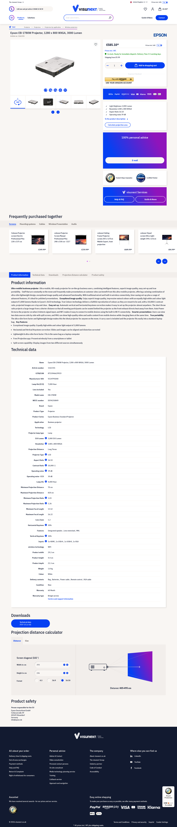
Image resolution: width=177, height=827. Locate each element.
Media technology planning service (62, 771)
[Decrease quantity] (107, 65)
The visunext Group (97, 760)
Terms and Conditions (121, 822)
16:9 (54, 680)
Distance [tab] (17, 640)
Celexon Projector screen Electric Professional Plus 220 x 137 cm (18, 237)
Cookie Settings (162, 822)
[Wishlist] (145, 9)
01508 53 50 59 (38, 9)
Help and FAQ (14, 768)
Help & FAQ (119, 199)
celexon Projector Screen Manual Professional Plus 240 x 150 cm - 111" (62, 237)
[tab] (12, 224)
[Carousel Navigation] (55, 112)
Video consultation (56, 760)
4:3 (41, 680)
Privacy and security (139, 822)
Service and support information (60, 599)
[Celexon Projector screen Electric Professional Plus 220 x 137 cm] (38, 240)
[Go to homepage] (88, 9)
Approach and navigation (58, 783)
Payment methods (16, 764)
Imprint (151, 822)
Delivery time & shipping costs (20, 756)
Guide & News (150, 199)
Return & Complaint (16, 771)
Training (52, 775)
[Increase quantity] (121, 65)
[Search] (110, 18)
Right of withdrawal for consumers (21, 775)
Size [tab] (27, 640)
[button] (119, 80)
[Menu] (11, 17)
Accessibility (94, 771)
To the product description (115, 119)
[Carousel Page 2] (89, 261)
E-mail (135, 160)
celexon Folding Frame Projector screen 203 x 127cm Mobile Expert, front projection (105, 239)
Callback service (55, 779)
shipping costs (97, 825)
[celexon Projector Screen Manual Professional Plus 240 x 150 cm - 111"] (81, 240)
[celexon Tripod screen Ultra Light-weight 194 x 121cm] (167, 240)
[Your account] (152, 9)
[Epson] (160, 35)
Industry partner (96, 764)
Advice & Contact (55, 756)
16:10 (68, 680)
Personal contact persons (58, 764)
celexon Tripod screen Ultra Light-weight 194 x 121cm (148, 236)
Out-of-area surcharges (17, 760)
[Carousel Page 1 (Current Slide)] (87, 261)
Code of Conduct (96, 768)
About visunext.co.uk (97, 756)
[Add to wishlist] (95, 44)
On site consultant (56, 768)
